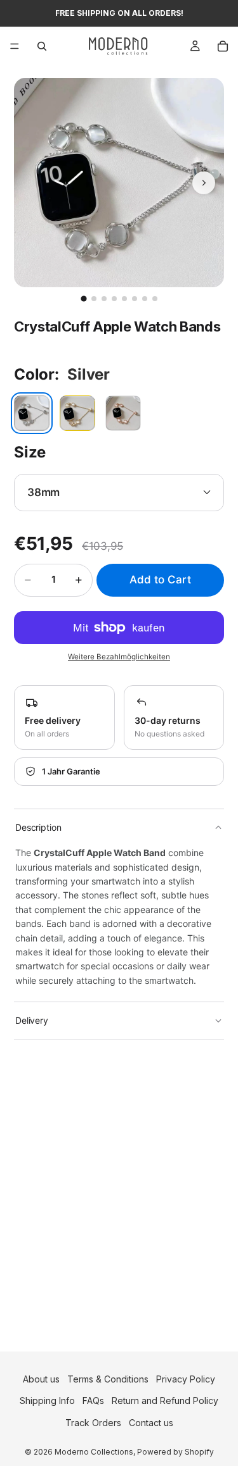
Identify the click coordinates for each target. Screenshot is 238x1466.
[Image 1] (83, 298)
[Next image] (203, 182)
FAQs (93, 1400)
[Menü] (14, 46)
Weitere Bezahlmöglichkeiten (119, 656)
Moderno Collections (94, 1452)
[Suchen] (42, 46)
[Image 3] (104, 298)
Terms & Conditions (108, 1379)
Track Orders (93, 1422)
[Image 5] (124, 298)
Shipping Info (47, 1400)
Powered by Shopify (175, 1452)
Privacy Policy (185, 1379)
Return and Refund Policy (165, 1400)
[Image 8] (154, 298)
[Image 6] (134, 298)
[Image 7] (144, 298)
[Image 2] (93, 298)
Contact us (151, 1422)
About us (41, 1379)
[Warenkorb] (223, 46)
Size (30, 452)
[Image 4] (114, 298)
